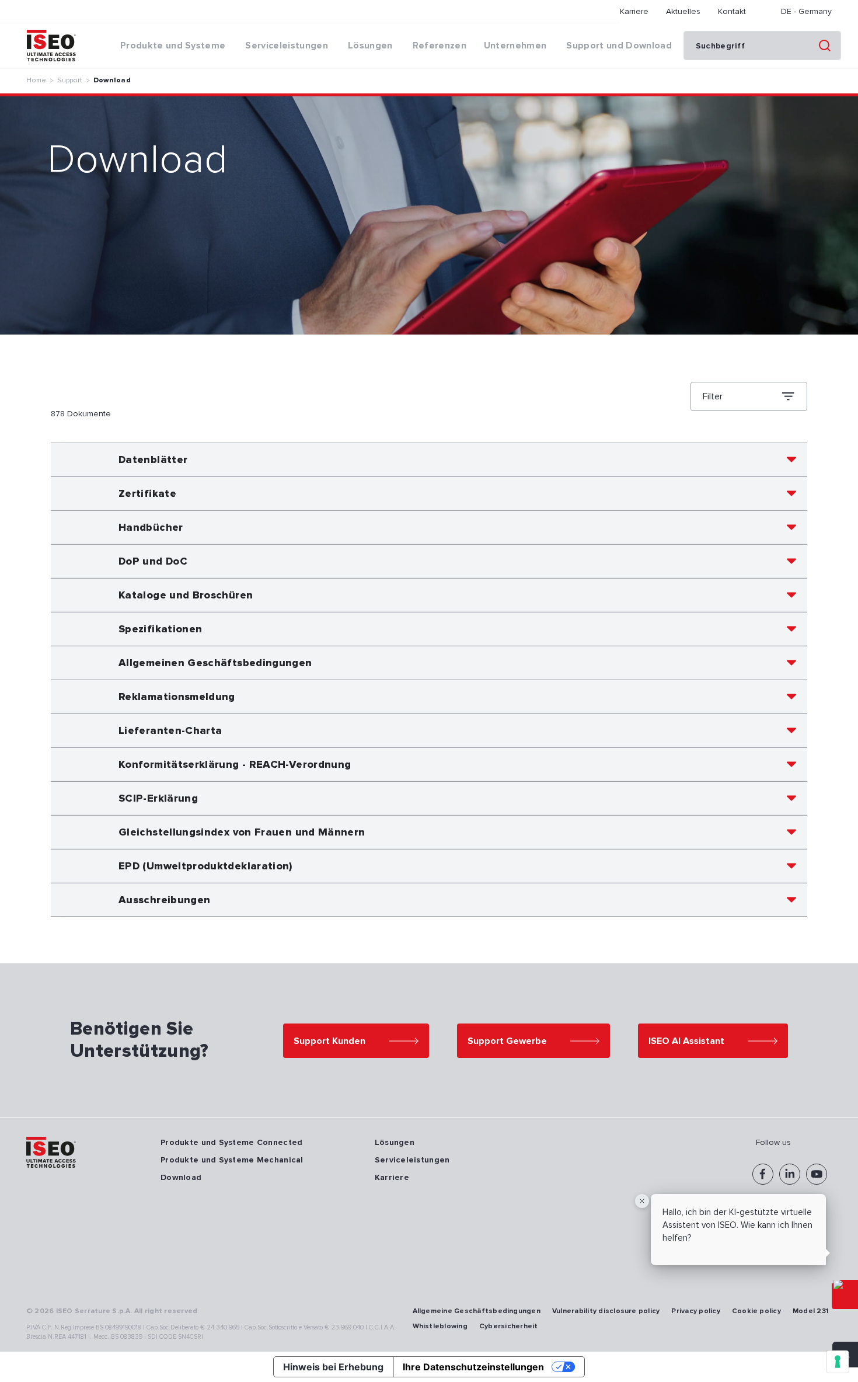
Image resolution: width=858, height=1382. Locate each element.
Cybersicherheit (508, 1326)
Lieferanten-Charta (170, 730)
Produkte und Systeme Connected (231, 1142)
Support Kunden (329, 1041)
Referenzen (439, 45)
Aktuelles (683, 11)
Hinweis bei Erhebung (333, 1367)
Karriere (634, 11)
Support (69, 80)
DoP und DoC (152, 561)
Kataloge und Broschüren (185, 595)
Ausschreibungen (164, 899)
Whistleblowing (440, 1326)
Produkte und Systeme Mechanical (232, 1160)
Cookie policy (756, 1311)
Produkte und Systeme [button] (172, 45)
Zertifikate (147, 493)
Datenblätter (152, 459)
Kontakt (732, 11)
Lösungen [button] (370, 45)
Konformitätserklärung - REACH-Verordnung (234, 764)
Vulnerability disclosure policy (606, 1311)
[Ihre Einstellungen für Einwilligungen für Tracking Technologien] (837, 1361)
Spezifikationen (160, 628)
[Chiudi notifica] (642, 1201)
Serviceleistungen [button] (286, 45)
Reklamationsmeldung (176, 696)
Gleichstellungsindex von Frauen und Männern (241, 832)
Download (112, 80)
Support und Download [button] (618, 45)
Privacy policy (695, 1311)
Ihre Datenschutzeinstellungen (473, 1367)
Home (36, 80)
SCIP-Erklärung (158, 798)
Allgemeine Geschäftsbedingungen (476, 1311)
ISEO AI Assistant (686, 1041)
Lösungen (394, 1142)
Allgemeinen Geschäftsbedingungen (215, 662)
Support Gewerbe (507, 1041)
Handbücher (150, 527)
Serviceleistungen (412, 1160)
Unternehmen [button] (515, 45)
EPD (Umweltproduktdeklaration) (205, 865)
